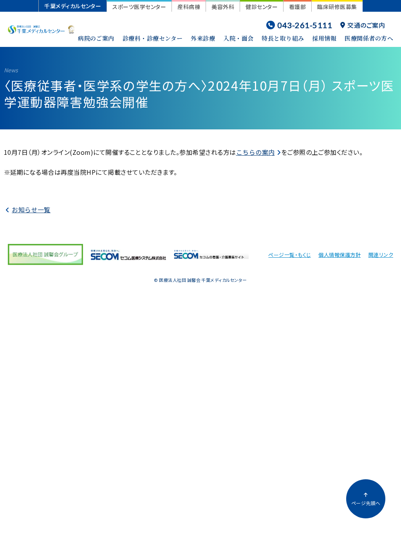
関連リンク (380, 254)
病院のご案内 (96, 38)
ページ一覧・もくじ (289, 254)
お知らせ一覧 (31, 209)
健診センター (262, 7)
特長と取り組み (283, 38)
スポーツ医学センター (139, 7)
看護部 (297, 7)
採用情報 (324, 38)
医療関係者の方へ (369, 38)
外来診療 (203, 38)
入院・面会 (238, 38)
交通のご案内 (366, 25)
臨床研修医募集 (337, 7)
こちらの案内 (255, 152)
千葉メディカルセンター (72, 6)
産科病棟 (188, 7)
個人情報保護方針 (339, 254)
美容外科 (222, 7)
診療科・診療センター (153, 38)
